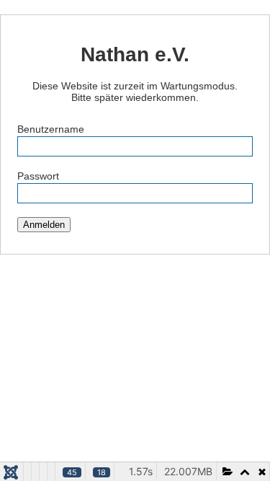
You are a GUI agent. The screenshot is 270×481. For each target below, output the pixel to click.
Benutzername (50, 129)
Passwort (38, 176)
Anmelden (44, 224)
